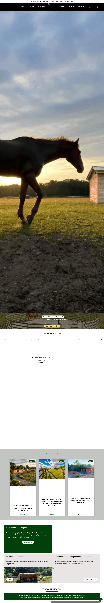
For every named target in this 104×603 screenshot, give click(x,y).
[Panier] (97, 7)
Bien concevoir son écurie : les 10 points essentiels (23, 508)
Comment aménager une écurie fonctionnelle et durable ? (81, 500)
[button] (1, 321)
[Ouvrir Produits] (26, 7)
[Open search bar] (93, 7)
